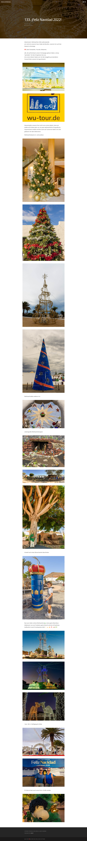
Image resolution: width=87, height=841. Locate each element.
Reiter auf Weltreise (6, 1)
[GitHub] (85, 2)
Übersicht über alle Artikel (75, 2)
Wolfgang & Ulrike (29, 25)
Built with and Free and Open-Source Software (34, 839)
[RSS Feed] (83, 2)
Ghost (32, 833)
